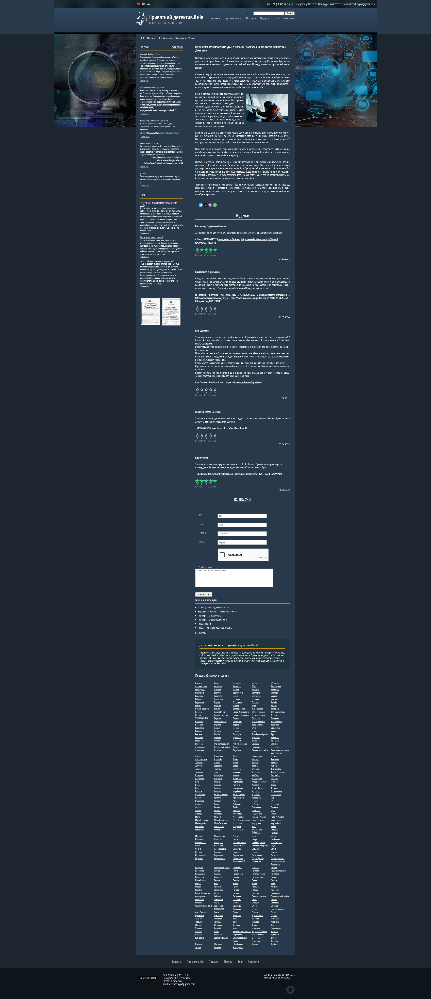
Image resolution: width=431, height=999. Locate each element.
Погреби (255, 870)
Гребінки (217, 740)
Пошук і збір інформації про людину (215, 627)
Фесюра (236, 925)
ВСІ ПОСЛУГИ (200, 632)
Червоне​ (199, 934)
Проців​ (236, 877)
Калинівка (218, 775)
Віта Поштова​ (257, 708)
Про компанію (233, 18)
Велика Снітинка (221, 715)
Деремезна (219, 750)
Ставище (274, 905)
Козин (273, 784)
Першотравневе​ (277, 858)
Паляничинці (200, 855)
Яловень (217, 947)
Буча (254, 705)
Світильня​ (237, 896)
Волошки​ (199, 724)
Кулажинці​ (199, 800)
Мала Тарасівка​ (220, 823)
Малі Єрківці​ (238, 816)
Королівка (256, 791)
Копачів (198, 791)
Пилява (274, 867)
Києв (197, 781)
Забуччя (274, 762)
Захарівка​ (237, 768)
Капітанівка (275, 775)
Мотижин (199, 836)
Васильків (275, 708)
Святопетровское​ (259, 896)
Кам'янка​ (255, 775)
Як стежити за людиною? (151, 237)
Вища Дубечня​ (220, 721)
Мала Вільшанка (202, 820)
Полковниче (238, 873)
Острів (273, 848)
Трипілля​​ (217, 921)
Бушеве (274, 705)
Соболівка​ (275, 902)
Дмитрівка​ (218, 756)
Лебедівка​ (237, 804)
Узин (235, 921)
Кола (197, 788)
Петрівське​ (256, 861)
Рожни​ (235, 886)
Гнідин (273, 731)
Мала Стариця (276, 820)
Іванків (217, 683)
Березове (218, 695)
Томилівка (275, 918)
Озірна (198, 848)
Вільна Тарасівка (202, 708)
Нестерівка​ (218, 842)
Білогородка (200, 689)
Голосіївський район (260, 734)
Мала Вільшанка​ (221, 820)
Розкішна (255, 886)
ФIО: (201, 515)
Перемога (199, 858)
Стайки (254, 909)
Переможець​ (219, 858)
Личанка (274, 807)
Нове (197, 845)
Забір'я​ (255, 762)
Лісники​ (217, 800)
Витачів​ (236, 718)
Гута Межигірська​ (240, 743)
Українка (255, 921)
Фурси (254, 925)
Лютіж (273, 813)
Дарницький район (222, 747)
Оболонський (238, 845)
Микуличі (237, 826)
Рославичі (275, 889)
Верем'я (217, 718)
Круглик (217, 797)
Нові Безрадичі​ (258, 842)
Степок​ (236, 912)
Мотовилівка (219, 836)
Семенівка (199, 899)
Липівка (236, 807)
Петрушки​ (199, 867)
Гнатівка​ (198, 734)
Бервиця (274, 692)
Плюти (235, 870)
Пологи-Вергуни (258, 873)
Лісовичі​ (255, 800)
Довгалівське (257, 756)
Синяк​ (254, 899)
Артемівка (237, 686)
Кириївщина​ (238, 781)
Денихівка (256, 747)
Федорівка (218, 925)
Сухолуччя (218, 915)
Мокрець (274, 829)
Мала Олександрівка (242, 820)
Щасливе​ (218, 944)
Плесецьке (199, 870)
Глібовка (198, 731)
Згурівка (255, 768)
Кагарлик (199, 775)
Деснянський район (260, 750)
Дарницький (200, 747)
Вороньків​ (237, 724)
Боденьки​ (274, 699)
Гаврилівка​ (199, 727)
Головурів (237, 734)
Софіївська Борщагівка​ (219, 907)
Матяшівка (199, 826)
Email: (201, 524)
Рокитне (198, 889)
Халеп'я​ (274, 925)
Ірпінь (254, 683)
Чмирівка (218, 934)
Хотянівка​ (256, 928)
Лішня (216, 804)
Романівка (218, 889)
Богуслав (255, 699)
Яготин (198, 947)
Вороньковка (257, 724)
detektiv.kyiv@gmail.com (362, 4)
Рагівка (217, 880)
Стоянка (255, 912)
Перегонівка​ (257, 855)
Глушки (254, 731)
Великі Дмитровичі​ (241, 711)
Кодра (198, 784)
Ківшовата (256, 772)
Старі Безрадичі (277, 909)
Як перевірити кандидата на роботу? (157, 261)
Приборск (275, 873)
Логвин (198, 810)
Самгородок (200, 896)
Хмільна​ (198, 928)
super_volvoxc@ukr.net (229, 239)
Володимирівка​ (258, 721)
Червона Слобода (259, 931)
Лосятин (236, 810)
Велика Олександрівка (201, 716)
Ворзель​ (217, 724)
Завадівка (218, 765)
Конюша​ (274, 788)
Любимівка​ (237, 813)
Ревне (254, 880)
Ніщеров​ (199, 839)
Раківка (236, 880)
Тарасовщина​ (257, 915)
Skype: (202, 541)
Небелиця (218, 839)
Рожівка (217, 886)
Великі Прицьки (258, 711)
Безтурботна (238, 692)
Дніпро (236, 756)
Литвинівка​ (256, 807)
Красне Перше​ (239, 794)
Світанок (217, 896)
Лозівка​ (217, 810)
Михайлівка (238, 829)
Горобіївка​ (237, 737)
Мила (254, 826)
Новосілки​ (218, 845)
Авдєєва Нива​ (201, 686)
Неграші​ (236, 839)
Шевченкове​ (257, 937)
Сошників (237, 905)
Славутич (255, 902)
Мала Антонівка (277, 816)
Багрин (236, 689)
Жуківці (217, 762)
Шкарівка (256, 940)
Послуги (251, 18)
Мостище (274, 832)
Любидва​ (218, 813)
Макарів (217, 816)
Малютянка (237, 823)
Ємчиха (198, 683)
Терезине (218, 918)
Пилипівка (237, 867)
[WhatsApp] (215, 205)
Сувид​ (273, 912)
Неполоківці (200, 842)
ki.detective (336, 4)
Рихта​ (235, 883)
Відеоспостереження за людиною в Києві (217, 611)
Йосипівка (237, 772)
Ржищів (274, 880)
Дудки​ (235, 759)
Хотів (235, 928)
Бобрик (274, 695)
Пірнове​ (255, 851)
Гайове (217, 727)
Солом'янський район (204, 905)
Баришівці (275, 689)
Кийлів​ (217, 781)
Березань (199, 695)
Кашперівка (257, 778)
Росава (255, 889)
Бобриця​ (198, 699)
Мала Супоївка (201, 823)
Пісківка (274, 851)
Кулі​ (272, 797)
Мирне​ (273, 826)
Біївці (254, 686)
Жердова (255, 759)
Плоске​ (217, 870)
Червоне (274, 931)
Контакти (289, 18)
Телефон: (203, 532)
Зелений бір (276, 768)
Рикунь (198, 883)
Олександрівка (220, 848)
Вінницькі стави (239, 708)
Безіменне (199, 692)
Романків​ (237, 889)
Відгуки (264, 18)
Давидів (274, 743)
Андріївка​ (218, 686)
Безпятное (218, 692)
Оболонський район (260, 845)
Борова (217, 702)
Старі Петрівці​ (201, 912)
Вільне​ (217, 708)
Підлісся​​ (217, 851)
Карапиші (218, 778)
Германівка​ (275, 727)
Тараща (274, 915)
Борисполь (199, 702)
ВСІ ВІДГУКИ (242, 499)
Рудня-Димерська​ (202, 893)
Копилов (217, 791)
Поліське (217, 873)
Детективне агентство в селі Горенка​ (280, 751)
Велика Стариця (258, 715)
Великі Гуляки (219, 711)
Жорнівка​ (199, 762)
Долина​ (274, 756)
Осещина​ (256, 848)
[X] (205, 205)
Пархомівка (238, 855)
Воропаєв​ (275, 724)
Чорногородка (258, 934)
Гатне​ (254, 727)
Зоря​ (216, 772)
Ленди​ (198, 807)
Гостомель (275, 737)
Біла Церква (276, 686)
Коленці (217, 788)
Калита (236, 775)
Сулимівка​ (199, 915)
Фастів (198, 925)
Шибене (274, 937)
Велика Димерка (278, 711)
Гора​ (272, 734)
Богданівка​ (218, 699)
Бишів (235, 695)
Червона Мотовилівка (242, 931)
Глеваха (217, 731)
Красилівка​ (200, 794)
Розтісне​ (274, 886)
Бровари (217, 705)
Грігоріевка (199, 740)
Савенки (255, 893)
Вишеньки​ (275, 718)
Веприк (274, 715)
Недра (254, 839)
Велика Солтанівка (241, 715)
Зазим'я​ (255, 765)
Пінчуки (236, 851)
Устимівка (275, 921)
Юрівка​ (255, 944)
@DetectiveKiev (314, 4)
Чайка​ (216, 931)
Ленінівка (275, 804)
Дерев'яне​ (199, 750)
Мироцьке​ (218, 829)
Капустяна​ (199, 778)
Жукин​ (235, 762)
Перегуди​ (274, 855)
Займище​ (274, 765)
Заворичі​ (237, 765)
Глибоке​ (236, 731)
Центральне (276, 928)
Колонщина (238, 788)
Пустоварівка (257, 877)
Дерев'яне (275, 747)
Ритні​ (216, 883)
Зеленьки (199, 772)
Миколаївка (219, 826)
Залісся (198, 768)
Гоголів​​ (217, 734)
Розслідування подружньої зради (213, 607)
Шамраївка (200, 937)
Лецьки (217, 807)
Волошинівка (276, 721)
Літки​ (273, 800)
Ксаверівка (256, 797)
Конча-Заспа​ (257, 788)
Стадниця (237, 909)
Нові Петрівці (276, 842)
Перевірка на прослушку (209, 615)
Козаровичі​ (256, 784)
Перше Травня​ (257, 858)
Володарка (237, 721)
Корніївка (237, 791)
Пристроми (199, 877)
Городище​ (256, 737)
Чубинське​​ (275, 934)
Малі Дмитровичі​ (259, 816)
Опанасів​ (237, 848)
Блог (276, 18)
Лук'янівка (256, 810)
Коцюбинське (276, 791)
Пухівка (274, 877)
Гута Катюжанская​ (221, 743)
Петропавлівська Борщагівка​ (278, 863)
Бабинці (217, 689)
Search (250, 13)
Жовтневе (275, 759)
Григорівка (256, 740)
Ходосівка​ (218, 928)
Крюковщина (238, 797)
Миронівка (199, 829)
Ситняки (274, 899)
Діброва (255, 743)
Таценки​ (198, 918)
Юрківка (274, 944)
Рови (273, 883)
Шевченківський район (240, 939)
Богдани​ (236, 699)
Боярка (198, 705)
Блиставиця (256, 695)
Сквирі (217, 902)
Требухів (198, 921)
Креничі (198, 797)
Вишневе (199, 721)
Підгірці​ (198, 851)
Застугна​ (217, 768)
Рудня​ (216, 893)
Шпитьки (274, 940)
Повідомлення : (206, 567)
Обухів (273, 845)
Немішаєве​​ (275, 839)
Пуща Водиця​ (200, 880)
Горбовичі (199, 737)
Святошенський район (280, 896)
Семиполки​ (218, 899)
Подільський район (278, 870)
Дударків (218, 759)
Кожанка (218, 784)
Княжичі (274, 781)
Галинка (236, 727)
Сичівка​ (198, 902)
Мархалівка (276, 823)
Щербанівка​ (238, 944)
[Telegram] (201, 205)
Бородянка (237, 702)
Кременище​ (276, 794)
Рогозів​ (198, 886)
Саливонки (275, 893)
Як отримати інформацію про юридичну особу (158, 204)
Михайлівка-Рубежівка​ (257, 831)
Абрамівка (275, 683)
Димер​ (198, 756)
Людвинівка (257, 813)
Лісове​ (236, 800)
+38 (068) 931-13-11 (282, 4)
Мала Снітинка (258, 820)
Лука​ (273, 810)
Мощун (236, 836)
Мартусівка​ (256, 823)
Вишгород (256, 718)
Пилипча (255, 867)
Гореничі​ (217, 737)
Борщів (274, 702)
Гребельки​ (237, 740)
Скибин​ (236, 902)
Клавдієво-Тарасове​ (260, 781)
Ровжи (254, 883)
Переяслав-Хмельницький (239, 860)
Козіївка (236, 784)
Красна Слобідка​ (221, 794)
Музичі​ (273, 836)
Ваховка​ (198, 711)
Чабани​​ (198, 931)
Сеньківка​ (237, 899)
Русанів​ (236, 893)
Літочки (198, 804)
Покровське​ (200, 873)
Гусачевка (199, 743)
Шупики (198, 944)
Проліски (218, 877)
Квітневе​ (274, 778)
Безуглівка (256, 692)
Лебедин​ (255, 804)
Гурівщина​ (275, 740)
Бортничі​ (255, 702)
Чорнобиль (237, 934)
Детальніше (145, 81)
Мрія (254, 836)
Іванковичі (237, 683)
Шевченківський (221, 937)
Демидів (236, 747)
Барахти (255, 689)
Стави (254, 905)
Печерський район (221, 867)
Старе (216, 912)
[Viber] (210, 205)
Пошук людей (204, 623)
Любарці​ (198, 813)
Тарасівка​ (237, 915)
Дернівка (237, 750)
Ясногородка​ (238, 947)
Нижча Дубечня (239, 842)
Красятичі (256, 794)
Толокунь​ (255, 918)
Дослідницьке (201, 759)
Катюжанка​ (237, 778)
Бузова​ (236, 705)
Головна (215, 18)
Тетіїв (235, 918)
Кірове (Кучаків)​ (277, 772)
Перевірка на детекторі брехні (212, 619)
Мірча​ (197, 816)
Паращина (218, 855)
